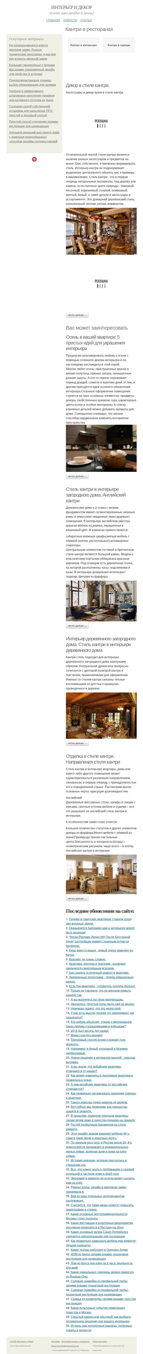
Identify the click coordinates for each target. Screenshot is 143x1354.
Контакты (55, 1341)
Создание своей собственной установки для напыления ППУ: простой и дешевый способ (31, 111)
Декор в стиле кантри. (87, 85)
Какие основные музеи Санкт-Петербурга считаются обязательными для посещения (97, 1234)
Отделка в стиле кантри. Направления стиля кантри (93, 759)
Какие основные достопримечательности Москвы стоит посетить (96, 1216)
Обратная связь (100, 1341)
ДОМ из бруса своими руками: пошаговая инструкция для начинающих (97, 1256)
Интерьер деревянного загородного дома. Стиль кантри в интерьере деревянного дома (100, 644)
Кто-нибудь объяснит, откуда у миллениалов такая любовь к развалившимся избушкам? (99, 1024)
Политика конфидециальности (65, 1346)
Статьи (86, 19)
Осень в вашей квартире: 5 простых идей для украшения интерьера (95, 342)
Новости (70, 19)
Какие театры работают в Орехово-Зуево (99, 1249)
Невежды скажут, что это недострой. (96, 1008)
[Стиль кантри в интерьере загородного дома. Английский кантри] (101, 601)
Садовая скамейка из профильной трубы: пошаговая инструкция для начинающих (97, 1292)
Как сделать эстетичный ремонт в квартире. (99, 972)
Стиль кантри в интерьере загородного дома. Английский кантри (96, 494)
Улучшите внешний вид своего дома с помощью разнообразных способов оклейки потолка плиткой (34, 137)
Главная (53, 19)
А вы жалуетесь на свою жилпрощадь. (97, 999)
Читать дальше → (77, 315)
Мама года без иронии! (86, 1035)
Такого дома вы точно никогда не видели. (99, 1102)
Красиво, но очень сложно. (87, 959)
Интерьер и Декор (71, 7)
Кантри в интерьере (83, 45)
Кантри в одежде (119, 45)
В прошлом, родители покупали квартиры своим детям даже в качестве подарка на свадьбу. (101, 1117)
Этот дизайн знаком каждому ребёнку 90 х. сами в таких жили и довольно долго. (98, 1135)
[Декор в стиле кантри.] (101, 231)
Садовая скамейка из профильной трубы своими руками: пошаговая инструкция (97, 1283)
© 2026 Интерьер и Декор (21, 1341)
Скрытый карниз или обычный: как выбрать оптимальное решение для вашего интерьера (98, 1319)
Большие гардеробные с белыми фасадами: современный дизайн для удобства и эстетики (32, 69)
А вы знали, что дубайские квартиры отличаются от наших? (93, 1068)
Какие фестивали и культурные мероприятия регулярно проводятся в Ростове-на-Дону (99, 1225)
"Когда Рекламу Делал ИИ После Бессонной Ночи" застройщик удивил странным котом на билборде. (98, 941)
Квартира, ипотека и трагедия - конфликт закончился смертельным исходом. (96, 966)
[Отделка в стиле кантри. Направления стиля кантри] (101, 874)
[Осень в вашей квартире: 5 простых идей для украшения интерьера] (101, 448)
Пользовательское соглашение (75, 1341)
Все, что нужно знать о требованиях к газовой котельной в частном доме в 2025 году (100, 1171)
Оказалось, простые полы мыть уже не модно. (103, 1004)
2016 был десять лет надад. (90, 1031)
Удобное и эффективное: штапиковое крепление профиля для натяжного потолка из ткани (32, 96)
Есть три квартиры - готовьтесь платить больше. (102, 986)
